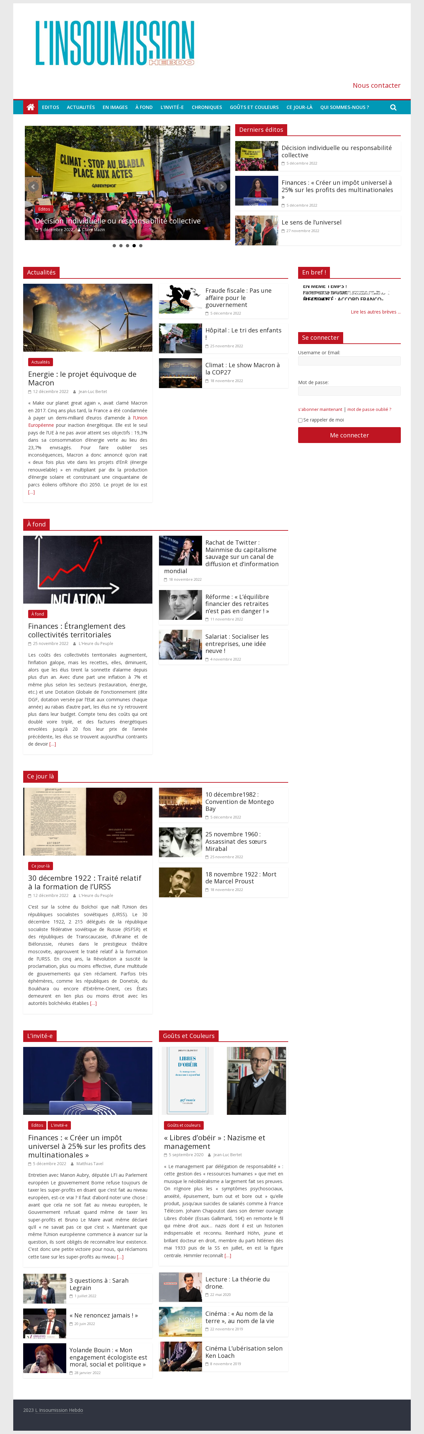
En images (115, 107)
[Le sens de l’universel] (256, 219)
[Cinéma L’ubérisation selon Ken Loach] (180, 1345)
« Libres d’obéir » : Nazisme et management (214, 1141)
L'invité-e (59, 1125)
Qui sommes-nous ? (344, 107)
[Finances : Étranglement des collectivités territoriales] (87, 539)
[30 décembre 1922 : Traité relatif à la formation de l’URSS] (87, 791)
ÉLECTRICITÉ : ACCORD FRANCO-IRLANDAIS (343, 290)
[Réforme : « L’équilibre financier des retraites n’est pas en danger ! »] (180, 594)
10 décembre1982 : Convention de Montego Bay (239, 801)
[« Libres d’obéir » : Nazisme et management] (223, 1051)
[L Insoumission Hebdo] (30, 107)
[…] (31, 492)
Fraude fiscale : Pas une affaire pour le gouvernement (238, 297)
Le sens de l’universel (312, 222)
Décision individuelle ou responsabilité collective (118, 220)
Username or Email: (319, 352)
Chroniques (207, 107)
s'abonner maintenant (320, 409)
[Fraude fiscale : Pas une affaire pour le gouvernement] (180, 287)
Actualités (81, 107)
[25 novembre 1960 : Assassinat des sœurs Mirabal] (180, 831)
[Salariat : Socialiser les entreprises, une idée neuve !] (180, 633)
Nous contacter (377, 85)
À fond (144, 107)
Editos (50, 107)
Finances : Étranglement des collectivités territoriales (77, 630)
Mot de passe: (313, 382)
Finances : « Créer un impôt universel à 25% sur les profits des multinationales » (337, 189)
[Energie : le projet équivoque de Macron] (87, 287)
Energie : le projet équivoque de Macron (82, 378)
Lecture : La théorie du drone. (237, 1282)
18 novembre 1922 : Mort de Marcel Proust (241, 877)
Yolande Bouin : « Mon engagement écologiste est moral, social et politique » (108, 1357)
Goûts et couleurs (254, 107)
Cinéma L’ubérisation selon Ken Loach (244, 1352)
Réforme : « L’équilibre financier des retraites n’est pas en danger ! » (237, 604)
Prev (33, 186)
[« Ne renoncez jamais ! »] (44, 1312)
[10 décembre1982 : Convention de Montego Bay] (180, 791)
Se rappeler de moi (323, 420)
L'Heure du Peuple (96, 643)
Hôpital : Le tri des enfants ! (243, 333)
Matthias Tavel (90, 1163)
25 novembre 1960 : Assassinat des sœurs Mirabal (236, 841)
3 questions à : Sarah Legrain (99, 1284)
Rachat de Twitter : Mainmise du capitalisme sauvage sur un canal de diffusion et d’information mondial (221, 556)
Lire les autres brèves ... (376, 312)
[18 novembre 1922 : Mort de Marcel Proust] (180, 871)
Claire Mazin (93, 229)
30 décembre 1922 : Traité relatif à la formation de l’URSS (84, 882)
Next (221, 186)
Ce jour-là (299, 107)
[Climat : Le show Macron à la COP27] (180, 362)
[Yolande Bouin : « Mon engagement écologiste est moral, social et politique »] (44, 1347)
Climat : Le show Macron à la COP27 (242, 368)
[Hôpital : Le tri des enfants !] (180, 327)
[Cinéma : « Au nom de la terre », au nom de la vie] (180, 1310)
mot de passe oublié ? (369, 409)
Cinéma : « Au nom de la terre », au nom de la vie (239, 1317)
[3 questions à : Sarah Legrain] (44, 1277)
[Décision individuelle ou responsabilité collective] (127, 183)
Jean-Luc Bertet (93, 391)
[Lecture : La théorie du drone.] (180, 1276)
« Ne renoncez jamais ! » (104, 1315)
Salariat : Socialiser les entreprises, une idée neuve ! (237, 643)
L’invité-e (172, 107)
